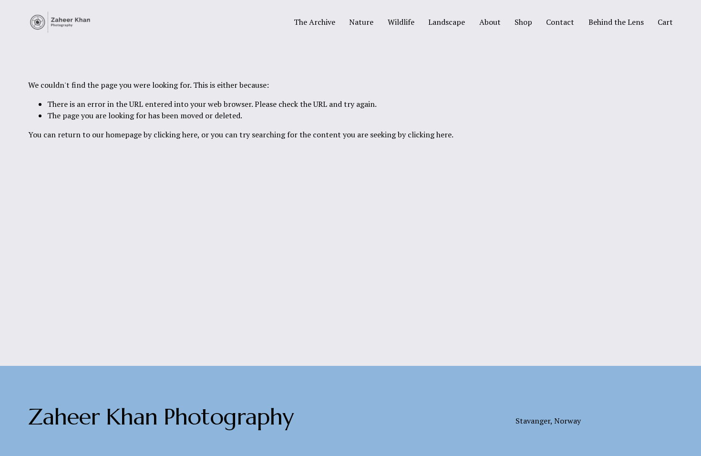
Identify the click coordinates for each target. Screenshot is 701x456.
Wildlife (401, 22)
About (490, 22)
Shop (523, 22)
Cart (665, 22)
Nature (361, 22)
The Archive (314, 22)
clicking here (175, 134)
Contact (560, 22)
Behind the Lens (616, 22)
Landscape (446, 22)
